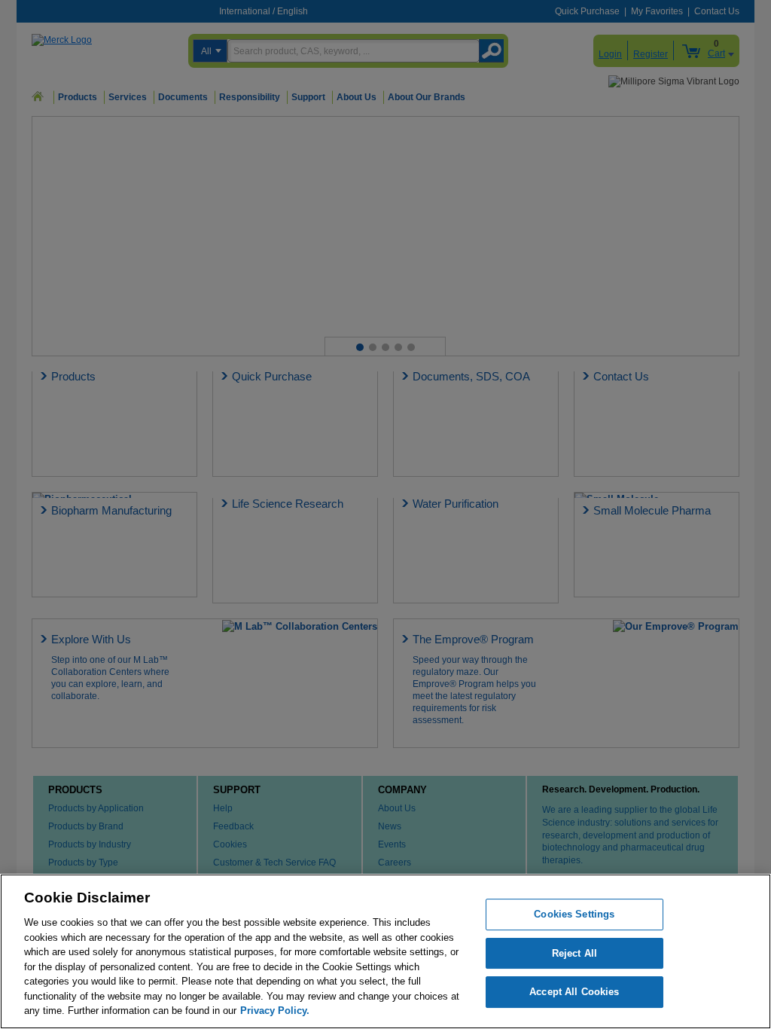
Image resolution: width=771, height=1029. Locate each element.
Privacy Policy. (274, 1010)
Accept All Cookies (574, 992)
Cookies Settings (574, 914)
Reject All (574, 953)
